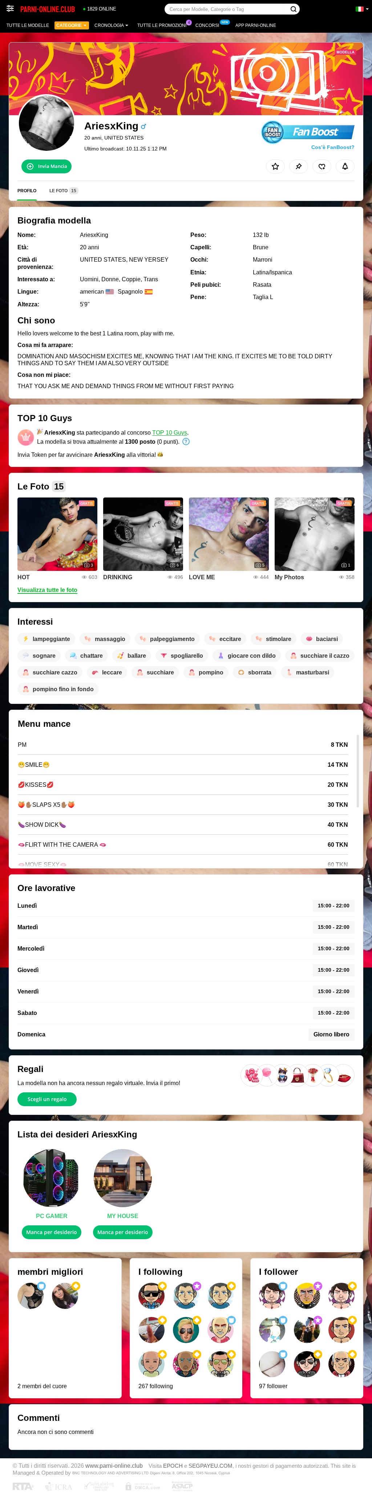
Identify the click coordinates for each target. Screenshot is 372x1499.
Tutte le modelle (28, 25)
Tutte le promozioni (161, 25)
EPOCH (173, 1466)
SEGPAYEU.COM (210, 1466)
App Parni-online (255, 25)
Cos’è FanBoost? (333, 147)
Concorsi (207, 25)
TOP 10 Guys (169, 433)
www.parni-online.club (114, 1465)
